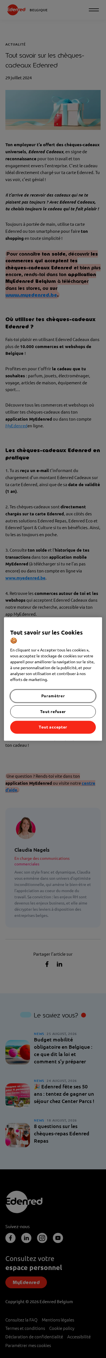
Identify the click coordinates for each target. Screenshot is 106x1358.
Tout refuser (53, 711)
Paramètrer (53, 696)
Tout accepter (53, 727)
